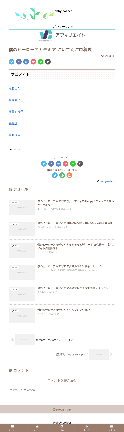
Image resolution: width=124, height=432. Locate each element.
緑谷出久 (14, 88)
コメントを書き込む (62, 380)
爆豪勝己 (14, 100)
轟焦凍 (13, 123)
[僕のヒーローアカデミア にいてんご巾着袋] (26, 62)
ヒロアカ (16, 149)
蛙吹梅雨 (14, 135)
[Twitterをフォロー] (55, 175)
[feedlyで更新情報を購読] (62, 175)
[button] (114, 323)
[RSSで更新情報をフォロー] (69, 175)
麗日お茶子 (16, 111)
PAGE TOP (63, 409)
